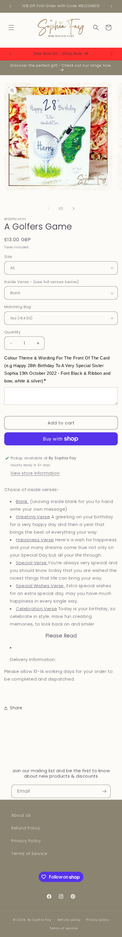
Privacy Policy (26, 841)
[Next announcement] (111, 6)
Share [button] (16, 708)
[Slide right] (73, 208)
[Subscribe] (104, 791)
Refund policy (69, 919)
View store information (35, 473)
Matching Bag (17, 306)
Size (8, 256)
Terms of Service (29, 853)
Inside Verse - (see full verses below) (41, 282)
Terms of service (63, 928)
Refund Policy (25, 828)
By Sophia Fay (39, 919)
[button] (11, 27)
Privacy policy (97, 919)
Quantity (12, 332)
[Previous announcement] (10, 6)
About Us (21, 815)
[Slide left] (48, 208)
